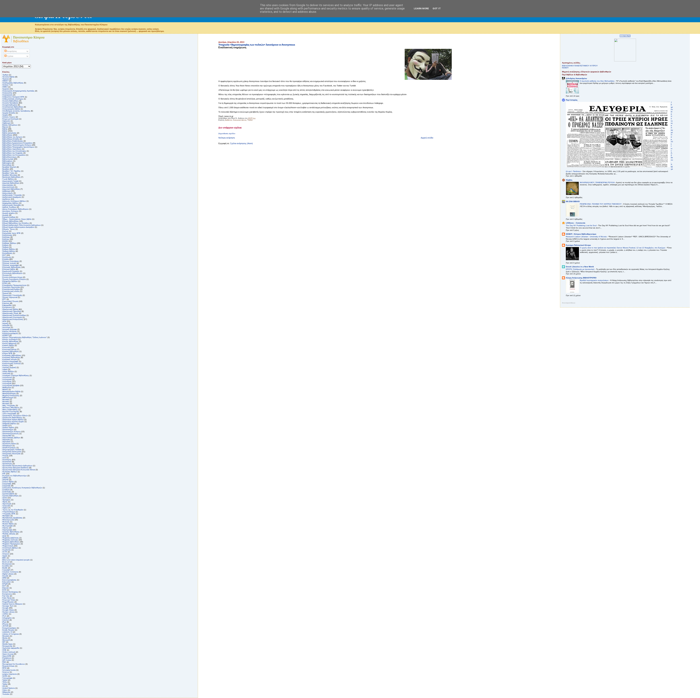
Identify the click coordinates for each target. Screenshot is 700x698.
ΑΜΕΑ (5, 87)
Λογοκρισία (7, 379)
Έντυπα (5, 275)
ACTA (4, 552)
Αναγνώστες (7, 93)
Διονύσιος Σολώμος (10, 211)
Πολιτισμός (6, 460)
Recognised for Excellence (13, 664)
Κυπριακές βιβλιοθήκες (11, 355)
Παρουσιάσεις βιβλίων (11, 438)
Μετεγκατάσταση (9, 393)
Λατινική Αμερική (9, 367)
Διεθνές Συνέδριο (9, 207)
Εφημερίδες (7, 305)
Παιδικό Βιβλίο (8, 428)
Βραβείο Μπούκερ (9, 175)
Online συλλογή (8, 652)
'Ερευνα (5, 79)
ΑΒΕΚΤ (5, 81)
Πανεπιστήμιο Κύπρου (11, 432)
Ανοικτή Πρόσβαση (10, 103)
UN (3, 686)
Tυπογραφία (7, 678)
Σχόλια (10, 56)
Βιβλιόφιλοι (6, 163)
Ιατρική (5, 323)
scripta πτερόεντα (9, 674)
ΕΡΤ (4, 299)
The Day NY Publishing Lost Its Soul (581, 225)
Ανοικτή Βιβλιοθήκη (10, 101)
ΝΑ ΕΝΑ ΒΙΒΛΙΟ (573, 201)
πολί (4, 458)
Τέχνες (4, 502)
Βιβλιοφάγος (7, 161)
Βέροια (5, 127)
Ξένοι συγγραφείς (9, 413)
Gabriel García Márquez (12, 604)
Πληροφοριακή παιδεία (11, 450)
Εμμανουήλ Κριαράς (10, 271)
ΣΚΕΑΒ (5, 480)
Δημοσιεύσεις (7, 185)
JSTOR (5, 626)
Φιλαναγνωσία (8, 520)
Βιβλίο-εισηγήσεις (9, 133)
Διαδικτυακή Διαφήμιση (11, 197)
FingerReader (8, 602)
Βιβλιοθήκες (7, 135)
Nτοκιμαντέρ (7, 646)
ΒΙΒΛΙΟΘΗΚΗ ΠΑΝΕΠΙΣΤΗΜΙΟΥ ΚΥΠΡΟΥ (580, 66)
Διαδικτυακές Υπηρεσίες (12, 195)
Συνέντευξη (6, 492)
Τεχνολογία (6, 504)
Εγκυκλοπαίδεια (8, 217)
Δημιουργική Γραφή (10, 181)
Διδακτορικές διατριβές (11, 205)
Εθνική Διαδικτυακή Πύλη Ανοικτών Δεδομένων (21, 225)
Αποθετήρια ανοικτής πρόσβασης (16, 111)
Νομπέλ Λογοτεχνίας (10, 411)
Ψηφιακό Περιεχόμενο (11, 544)
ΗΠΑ (4, 321)
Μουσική (5, 403)
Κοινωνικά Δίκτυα (239, 120)
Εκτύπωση (6, 257)
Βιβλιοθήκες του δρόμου (12, 137)
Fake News (7, 598)
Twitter (250, 120)
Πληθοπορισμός (9, 448)
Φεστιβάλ (6, 516)
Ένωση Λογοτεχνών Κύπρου (14, 279)
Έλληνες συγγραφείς (10, 265)
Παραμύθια (6, 436)
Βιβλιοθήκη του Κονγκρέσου (14, 155)
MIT (3, 642)
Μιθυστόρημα (7, 397)
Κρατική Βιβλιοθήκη (10, 351)
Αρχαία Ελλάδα (8, 113)
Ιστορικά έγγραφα (9, 329)
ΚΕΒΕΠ (5, 335)
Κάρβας (569, 180)
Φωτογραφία (7, 526)
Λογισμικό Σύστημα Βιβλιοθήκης (15, 375)
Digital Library (8, 574)
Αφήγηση (6, 121)
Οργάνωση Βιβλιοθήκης (12, 418)
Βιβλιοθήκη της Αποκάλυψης (14, 151)
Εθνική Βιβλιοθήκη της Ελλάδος (15, 223)
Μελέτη (5, 389)
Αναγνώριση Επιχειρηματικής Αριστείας (18, 91)
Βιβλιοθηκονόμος (9, 157)
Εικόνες (5, 231)
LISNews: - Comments (575, 223)
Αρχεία (5, 115)
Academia (6, 550)
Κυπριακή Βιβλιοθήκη (11, 357)
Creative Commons (10, 572)
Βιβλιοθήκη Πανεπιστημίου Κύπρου (16, 145)
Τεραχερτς (6, 500)
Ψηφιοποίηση (7, 546)
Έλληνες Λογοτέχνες (10, 261)
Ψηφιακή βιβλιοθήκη (10, 542)
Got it (437, 8)
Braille (4, 568)
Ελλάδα (5, 259)
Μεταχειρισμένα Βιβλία (11, 391)
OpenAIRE (6, 656)
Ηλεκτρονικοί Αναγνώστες (12, 319)
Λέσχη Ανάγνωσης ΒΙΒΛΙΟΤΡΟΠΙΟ (581, 278)
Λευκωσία (6, 373)
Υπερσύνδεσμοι (8, 512)
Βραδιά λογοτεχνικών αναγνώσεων (594, 280)
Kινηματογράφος (9, 628)
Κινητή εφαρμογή (9, 343)
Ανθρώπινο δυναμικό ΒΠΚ (13, 97)
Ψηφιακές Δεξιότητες (10, 538)
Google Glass (8, 610)
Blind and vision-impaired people (16, 560)
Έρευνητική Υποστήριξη (12, 295)
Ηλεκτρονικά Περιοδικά (11, 311)
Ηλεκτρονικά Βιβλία (10, 309)
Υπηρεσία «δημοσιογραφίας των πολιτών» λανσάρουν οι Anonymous (256, 44)
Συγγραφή (6, 486)
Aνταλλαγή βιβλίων (10, 548)
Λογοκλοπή (7, 377)
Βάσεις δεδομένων (10, 125)
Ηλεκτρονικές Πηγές (10, 313)
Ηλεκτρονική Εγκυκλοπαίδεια (14, 315)
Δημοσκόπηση (8, 187)
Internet (5, 620)
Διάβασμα (6, 191)
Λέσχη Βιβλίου (8, 371)
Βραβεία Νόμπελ (9, 167)
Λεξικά (4, 369)
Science (5, 672)
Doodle (5, 576)
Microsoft (6, 640)
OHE (4, 650)
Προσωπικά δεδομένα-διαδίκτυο (15, 468)
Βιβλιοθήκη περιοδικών (12, 149)
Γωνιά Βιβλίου (8, 179)
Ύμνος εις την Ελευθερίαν (12, 510)
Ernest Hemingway (10, 592)
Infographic (7, 618)
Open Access (7, 654)
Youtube (5, 694)
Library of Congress (10, 634)
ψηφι (4, 536)
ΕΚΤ (4, 255)
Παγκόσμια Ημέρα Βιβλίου (13, 420)
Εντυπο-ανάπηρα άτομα (12, 277)
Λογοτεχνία (6, 383)
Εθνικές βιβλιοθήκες (10, 221)
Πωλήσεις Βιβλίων (9, 472)
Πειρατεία (6, 440)
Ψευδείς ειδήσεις (8, 534)
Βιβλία (4, 129)
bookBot (5, 566)
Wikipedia (6, 692)
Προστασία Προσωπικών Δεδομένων (17, 466)
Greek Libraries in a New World (580, 267)
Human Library (8, 612)
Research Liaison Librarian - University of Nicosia (586, 237)
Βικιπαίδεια (6, 165)
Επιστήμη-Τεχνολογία (11, 287)
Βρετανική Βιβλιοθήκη (11, 177)
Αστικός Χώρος (8, 117)
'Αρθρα (5, 75)
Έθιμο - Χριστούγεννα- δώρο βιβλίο (17, 219)
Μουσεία (5, 399)
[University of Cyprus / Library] (625, 61)
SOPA (4, 676)
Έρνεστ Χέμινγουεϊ (9, 297)
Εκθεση (5, 245)
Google (5, 608)
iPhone (5, 624)
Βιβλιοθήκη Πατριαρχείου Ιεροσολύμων (18, 147)
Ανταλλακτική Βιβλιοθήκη (12, 107)
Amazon (5, 554)
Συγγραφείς (6, 484)
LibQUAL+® (7, 632)
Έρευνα (5, 293)
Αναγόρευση (7, 95)
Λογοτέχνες (7, 381)
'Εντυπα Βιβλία (8, 77)
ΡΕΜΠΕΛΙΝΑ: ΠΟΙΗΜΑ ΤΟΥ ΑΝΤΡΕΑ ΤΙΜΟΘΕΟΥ (601, 204)
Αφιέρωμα (6, 123)
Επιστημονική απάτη (11, 291)
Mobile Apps (7, 644)
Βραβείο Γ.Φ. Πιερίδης (11, 171)
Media (4, 638)
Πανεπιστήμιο (7, 430)
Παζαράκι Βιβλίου (9, 424)
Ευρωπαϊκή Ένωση (10, 301)
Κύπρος (5, 365)
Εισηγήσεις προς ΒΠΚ (11, 233)
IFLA (4, 616)
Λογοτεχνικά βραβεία (11, 385)
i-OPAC (5, 614)
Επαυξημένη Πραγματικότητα (14, 285)
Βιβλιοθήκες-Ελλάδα (10, 139)
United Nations (8, 688)
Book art (5, 562)
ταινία (4, 498)
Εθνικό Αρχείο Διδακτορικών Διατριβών (18, 227)
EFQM (5, 584)
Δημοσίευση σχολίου (226, 133)
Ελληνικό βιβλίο (8, 269)
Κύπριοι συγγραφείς (10, 361)
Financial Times (8, 600)
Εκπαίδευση (7, 253)
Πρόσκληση (7, 464)
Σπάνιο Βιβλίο (8, 482)
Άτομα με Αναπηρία (10, 119)
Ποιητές (5, 456)
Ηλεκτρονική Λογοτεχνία (12, 317)
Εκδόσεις (6, 237)
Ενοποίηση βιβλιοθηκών (12, 273)
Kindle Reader (8, 630)
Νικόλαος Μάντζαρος (11, 407)
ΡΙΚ (3, 474)
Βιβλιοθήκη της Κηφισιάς (12, 153)
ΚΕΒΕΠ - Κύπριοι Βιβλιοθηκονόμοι (581, 234)
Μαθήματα (6, 387)
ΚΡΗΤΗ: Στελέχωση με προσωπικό (580, 269)
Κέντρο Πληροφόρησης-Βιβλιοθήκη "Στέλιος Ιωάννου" (24, 337)
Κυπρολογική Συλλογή (11, 363)
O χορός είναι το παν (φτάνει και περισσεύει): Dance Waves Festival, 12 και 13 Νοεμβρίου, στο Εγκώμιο (623, 248)
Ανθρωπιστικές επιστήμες (12, 99)
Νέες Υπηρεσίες (8, 405)
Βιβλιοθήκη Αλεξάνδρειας (12, 141)
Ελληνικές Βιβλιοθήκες (11, 267)
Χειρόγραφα (7, 530)
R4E (4, 662)
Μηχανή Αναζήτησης (10, 395)
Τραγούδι (6, 506)
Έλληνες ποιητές (9, 263)
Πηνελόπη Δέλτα (9, 444)
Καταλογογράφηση (10, 333)
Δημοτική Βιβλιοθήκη (11, 189)
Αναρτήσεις (12, 51)
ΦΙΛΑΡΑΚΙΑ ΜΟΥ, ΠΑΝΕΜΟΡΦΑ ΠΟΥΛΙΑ (597, 182)
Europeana (7, 594)
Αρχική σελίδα (427, 138)
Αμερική (5, 89)
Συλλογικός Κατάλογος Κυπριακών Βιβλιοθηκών (22, 488)
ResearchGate (8, 666)
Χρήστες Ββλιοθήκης (11, 532)
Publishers (6, 658)
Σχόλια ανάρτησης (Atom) (241, 143)
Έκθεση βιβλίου (8, 251)
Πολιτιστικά (6, 462)
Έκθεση (5, 247)
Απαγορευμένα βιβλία (11, 109)
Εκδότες (5, 239)
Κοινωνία (6, 347)
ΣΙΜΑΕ (5, 478)
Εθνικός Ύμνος (8, 229)
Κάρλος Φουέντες (9, 331)
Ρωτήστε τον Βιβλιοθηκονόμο (14, 476)
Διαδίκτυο (228, 120)
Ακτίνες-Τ (6, 85)
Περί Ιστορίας (572, 100)
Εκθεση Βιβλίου (8, 249)
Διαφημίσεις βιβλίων (10, 203)
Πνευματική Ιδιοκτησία (11, 454)
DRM (4, 578)
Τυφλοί (5, 508)
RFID (4, 668)
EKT (4, 586)
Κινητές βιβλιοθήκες (10, 341)
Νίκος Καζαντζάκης (10, 409)
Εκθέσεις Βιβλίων (9, 243)
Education (6, 582)
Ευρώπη (5, 303)
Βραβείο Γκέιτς (8, 173)
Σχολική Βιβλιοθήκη (10, 496)
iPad (4, 622)
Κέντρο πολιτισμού (10, 339)
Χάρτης (5, 528)
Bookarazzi (7, 564)
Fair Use (5, 596)
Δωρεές (5, 215)
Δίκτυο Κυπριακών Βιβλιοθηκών (15, 209)
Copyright (6, 570)
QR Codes (6, 660)
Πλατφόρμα (7, 446)
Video (4, 690)
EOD (4, 590)
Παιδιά (5, 426)
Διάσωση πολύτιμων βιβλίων (14, 201)
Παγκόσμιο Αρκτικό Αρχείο (13, 422)
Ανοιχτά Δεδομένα (9, 105)
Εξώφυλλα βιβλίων (10, 281)
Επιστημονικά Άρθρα (11, 289)
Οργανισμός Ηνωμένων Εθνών (15, 416)
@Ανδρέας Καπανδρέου (576, 78)
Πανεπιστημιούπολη (10, 434)
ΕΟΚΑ (5, 283)
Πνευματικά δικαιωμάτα (11, 452)
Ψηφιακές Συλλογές (10, 540)
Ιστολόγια (6, 327)
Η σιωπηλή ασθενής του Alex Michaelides (597, 81)
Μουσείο (5, 401)
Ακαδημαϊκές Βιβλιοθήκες (12, 83)
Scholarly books (9, 670)
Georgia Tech (8, 606)
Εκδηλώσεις (7, 235)
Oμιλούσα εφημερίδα (10, 648)
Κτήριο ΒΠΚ (7, 353)
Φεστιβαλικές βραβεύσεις (12, 518)
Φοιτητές (5, 522)
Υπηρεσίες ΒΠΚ (8, 514)
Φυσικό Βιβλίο (8, 524)
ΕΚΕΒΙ (5, 241)
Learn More (421, 8)
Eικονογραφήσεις (9, 580)
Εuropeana (7, 307)
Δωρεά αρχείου (8, 213)
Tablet (4, 680)
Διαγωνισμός (7, 193)
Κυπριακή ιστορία (9, 359)
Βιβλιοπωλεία (7, 159)
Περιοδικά (6, 442)
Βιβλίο (4, 131)
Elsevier (5, 588)
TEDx (4, 682)
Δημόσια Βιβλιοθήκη (10, 183)
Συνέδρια (6, 490)
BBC (4, 558)
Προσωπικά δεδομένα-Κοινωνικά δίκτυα (18, 470)
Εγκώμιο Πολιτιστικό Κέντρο (578, 245)
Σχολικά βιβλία (8, 494)
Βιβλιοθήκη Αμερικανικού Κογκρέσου (17, 143)
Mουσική (5, 636)
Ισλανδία (5, 325)
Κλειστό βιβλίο (8, 345)
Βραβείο (5, 169)
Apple (4, 556)
